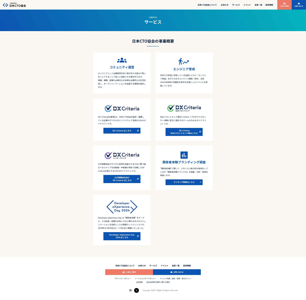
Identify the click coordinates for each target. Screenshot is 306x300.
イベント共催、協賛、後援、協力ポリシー (176, 278)
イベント (247, 4)
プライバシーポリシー (122, 278)
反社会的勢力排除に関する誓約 (158, 282)
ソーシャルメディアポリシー (145, 278)
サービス (236, 4)
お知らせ (225, 4)
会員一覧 (176, 265)
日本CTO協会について (125, 265)
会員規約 (139, 282)
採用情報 (269, 4)
